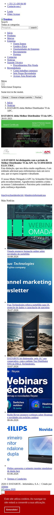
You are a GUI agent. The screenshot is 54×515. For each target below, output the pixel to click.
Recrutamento (19, 51)
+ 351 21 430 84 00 (16, 3)
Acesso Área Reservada (24, 76)
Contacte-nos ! (14, 6)
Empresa (11, 41)
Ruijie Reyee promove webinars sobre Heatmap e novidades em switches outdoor (29, 416)
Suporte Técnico (15, 62)
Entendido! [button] (12, 509)
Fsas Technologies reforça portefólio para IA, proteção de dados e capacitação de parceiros (28, 306)
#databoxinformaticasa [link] (35, 195)
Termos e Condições (17, 479)
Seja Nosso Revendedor (24, 73)
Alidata (4, 486)
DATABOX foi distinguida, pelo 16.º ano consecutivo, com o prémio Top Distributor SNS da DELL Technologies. (27, 361)
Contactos (12, 57)
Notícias (11, 60)
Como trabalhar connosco (25, 70)
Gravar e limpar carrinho (21, 97)
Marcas (10, 38)
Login (10, 11)
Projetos (17, 54)
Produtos (11, 35)
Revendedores (14, 68)
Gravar (5, 97)
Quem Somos (19, 43)
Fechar (38, 97)
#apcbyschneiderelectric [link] (12, 195)
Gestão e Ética (20, 46)
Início (10, 33)
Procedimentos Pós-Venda (25, 65)
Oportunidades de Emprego (26, 49)
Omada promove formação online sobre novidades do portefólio (26, 252)
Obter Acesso (13, 14)
